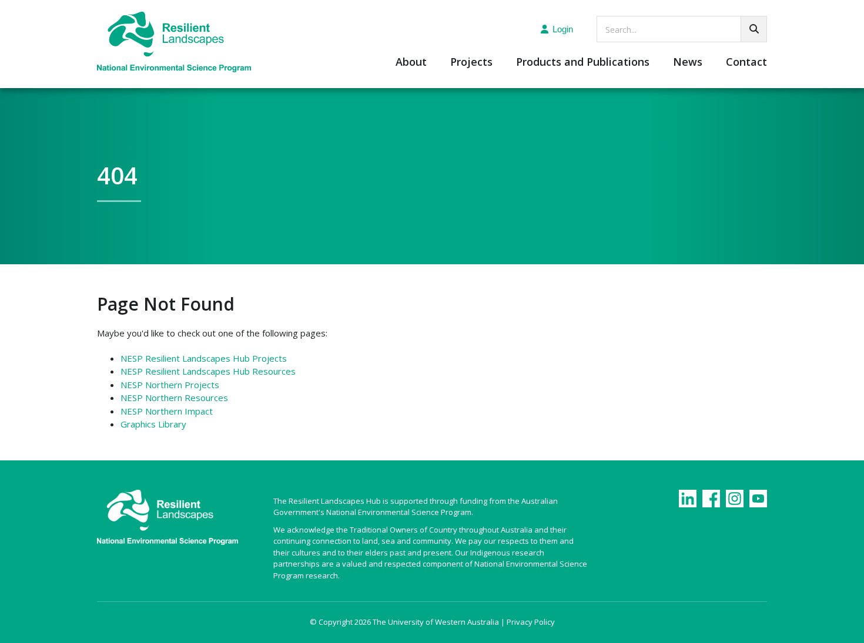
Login (562, 29)
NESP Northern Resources (174, 397)
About (411, 62)
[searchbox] (682, 29)
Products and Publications (582, 62)
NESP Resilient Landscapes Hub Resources (208, 371)
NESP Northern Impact (166, 411)
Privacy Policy (531, 622)
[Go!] (754, 29)
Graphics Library (153, 424)
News (687, 62)
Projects (471, 62)
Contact (746, 62)
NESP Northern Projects (169, 384)
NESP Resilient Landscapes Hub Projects (203, 358)
